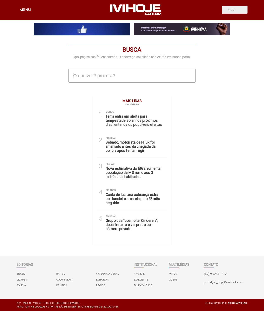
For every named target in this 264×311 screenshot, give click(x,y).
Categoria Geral (107, 273)
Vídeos (173, 279)
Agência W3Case (238, 303)
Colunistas (64, 279)
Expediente (141, 279)
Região (100, 285)
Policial (21, 285)
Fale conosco (143, 285)
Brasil (20, 273)
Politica (61, 285)
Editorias (102, 279)
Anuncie (139, 273)
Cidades (21, 279)
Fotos (173, 273)
